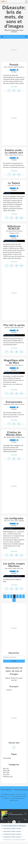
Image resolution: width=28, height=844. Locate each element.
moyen (16, 404)
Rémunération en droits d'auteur (19, 796)
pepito (15, 327)
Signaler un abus (3, 796)
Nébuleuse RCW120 (14, 227)
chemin (11, 155)
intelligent (18, 437)
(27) (6, 774)
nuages (14, 568)
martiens (10, 568)
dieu (13, 185)
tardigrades (21, 520)
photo (19, 327)
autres (5, 67)
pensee (20, 67)
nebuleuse (11, 233)
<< (5, 596)
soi (23, 67)
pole (20, 365)
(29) (6, 772)
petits (18, 568)
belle (6, 568)
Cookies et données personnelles (17, 798)
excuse (12, 404)
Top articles (18, 794)
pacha (12, 327)
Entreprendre (14, 402)
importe (15, 155)
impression (7, 327)
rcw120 (17, 233)
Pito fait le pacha (14, 325)
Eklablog (25, 789)
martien (16, 365)
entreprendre (7, 404)
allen (5, 437)
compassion (10, 67)
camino (6, 155)
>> (14, 600)
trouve (20, 404)
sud (22, 365)
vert (22, 155)
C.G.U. (10, 796)
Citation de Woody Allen (14, 433)
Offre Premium (6, 798)
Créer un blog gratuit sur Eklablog (8, 794)
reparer (16, 520)
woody (22, 437)
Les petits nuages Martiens (14, 564)
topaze (18, 185)
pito (22, 327)
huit (9, 520)
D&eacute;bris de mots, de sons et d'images (14, 17)
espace (5, 520)
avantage (9, 437)
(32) (6, 770)
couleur (9, 185)
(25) (8, 776)
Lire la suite (14, 86)
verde (19, 155)
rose (16, 185)
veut (23, 404)
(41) (6, 768)
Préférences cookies (14, 800)
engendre (16, 67)
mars (12, 365)
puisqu (12, 520)
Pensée (14, 65)
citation (13, 437)
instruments (19, 231)
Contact (24, 794)
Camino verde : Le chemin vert (14, 151)
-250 (7, 231)
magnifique (7, 365)
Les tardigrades (14, 518)
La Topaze (14, 183)
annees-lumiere (12, 231)
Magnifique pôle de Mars (14, 361)
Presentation (7, 758)
